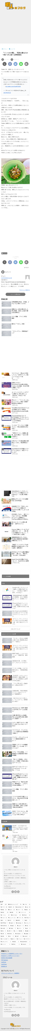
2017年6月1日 (7, 92)
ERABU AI (4, 966)
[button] (26, 64)
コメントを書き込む (15, 294)
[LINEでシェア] (21, 64)
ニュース (5, 253)
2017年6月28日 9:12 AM (6, 278)
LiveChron (4, 964)
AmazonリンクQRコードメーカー (10, 955)
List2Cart (3, 962)
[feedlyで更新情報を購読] (15, 891)
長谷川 (15, 867)
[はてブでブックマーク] (15, 64)
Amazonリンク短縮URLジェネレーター (11, 953)
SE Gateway (4, 960)
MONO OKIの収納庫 (6, 958)
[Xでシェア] (5, 64)
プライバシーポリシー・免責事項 (10, 973)
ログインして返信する (25, 290)
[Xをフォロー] (12, 891)
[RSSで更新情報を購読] (18, 891)
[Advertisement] (15, 28)
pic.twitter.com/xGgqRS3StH (13, 86)
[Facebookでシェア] (10, 64)
